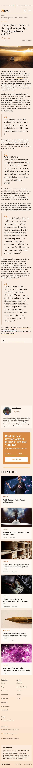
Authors (18, 694)
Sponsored (4, 710)
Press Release (5, 706)
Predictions (4, 698)
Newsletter (4, 694)
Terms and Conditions (7, 720)
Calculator (4, 702)
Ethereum (4, 21)
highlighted (15, 278)
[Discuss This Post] (23, 340)
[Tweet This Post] (12, 340)
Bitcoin (25, 86)
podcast (17, 94)
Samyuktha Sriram (7, 571)
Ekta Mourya (6, 537)
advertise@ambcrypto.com (11, 738)
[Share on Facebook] (9, 340)
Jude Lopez (4, 40)
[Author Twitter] (14, 411)
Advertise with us (21, 687)
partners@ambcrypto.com (11, 729)
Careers (18, 698)
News (3, 683)
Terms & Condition (28, 764)
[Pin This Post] (16, 340)
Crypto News (6, 630)
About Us (19, 683)
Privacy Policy (18, 764)
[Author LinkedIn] (18, 411)
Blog (2, 687)
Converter (4, 691)
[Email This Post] (19, 340)
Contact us (19, 691)
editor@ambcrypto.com (10, 734)
